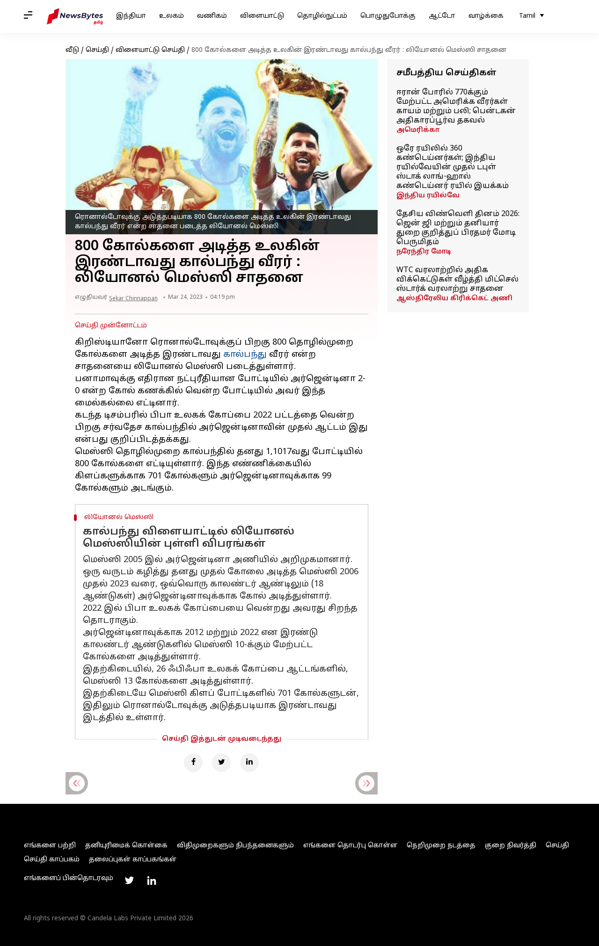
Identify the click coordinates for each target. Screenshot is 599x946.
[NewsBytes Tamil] (75, 16)
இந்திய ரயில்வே (428, 196)
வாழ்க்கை (486, 16)
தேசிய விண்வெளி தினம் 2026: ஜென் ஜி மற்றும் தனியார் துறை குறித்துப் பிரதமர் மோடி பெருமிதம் (457, 228)
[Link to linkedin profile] (151, 880)
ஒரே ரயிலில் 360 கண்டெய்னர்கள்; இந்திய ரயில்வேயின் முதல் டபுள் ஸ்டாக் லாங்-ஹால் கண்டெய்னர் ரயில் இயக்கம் (452, 167)
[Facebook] (193, 762)
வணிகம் (212, 16)
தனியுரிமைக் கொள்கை (126, 846)
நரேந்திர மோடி (423, 252)
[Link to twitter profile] (129, 880)
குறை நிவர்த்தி (510, 846)
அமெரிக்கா (417, 130)
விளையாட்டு (262, 16)
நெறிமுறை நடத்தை (441, 846)
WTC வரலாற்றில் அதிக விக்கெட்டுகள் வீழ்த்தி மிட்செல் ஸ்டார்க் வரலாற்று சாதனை (457, 280)
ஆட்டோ (442, 16)
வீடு (72, 50)
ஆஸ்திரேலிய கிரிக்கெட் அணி (454, 299)
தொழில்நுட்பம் (322, 16)
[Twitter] (221, 762)
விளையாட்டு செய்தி (150, 50)
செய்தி (97, 50)
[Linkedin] (249, 762)
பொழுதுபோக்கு (388, 16)
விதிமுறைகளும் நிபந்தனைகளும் (235, 846)
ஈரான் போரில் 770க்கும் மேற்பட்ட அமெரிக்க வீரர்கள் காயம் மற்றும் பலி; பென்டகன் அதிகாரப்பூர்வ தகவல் (456, 106)
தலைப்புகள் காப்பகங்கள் (132, 860)
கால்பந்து (245, 354)
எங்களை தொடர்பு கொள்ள (350, 846)
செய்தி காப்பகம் (52, 860)
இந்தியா (131, 16)
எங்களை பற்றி (50, 846)
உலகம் (171, 16)
